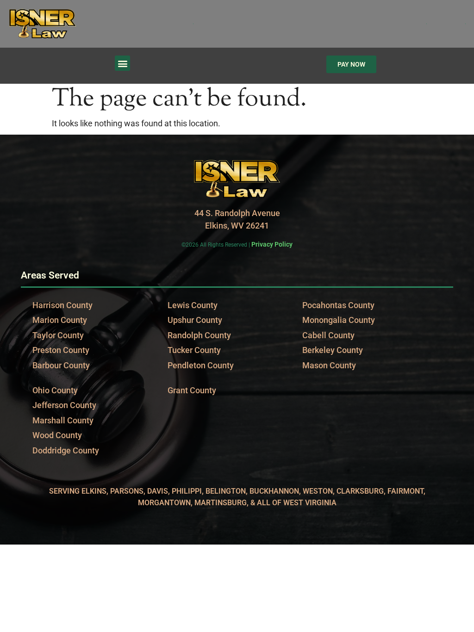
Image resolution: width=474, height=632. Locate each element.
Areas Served (50, 275)
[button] (122, 63)
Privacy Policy (272, 244)
